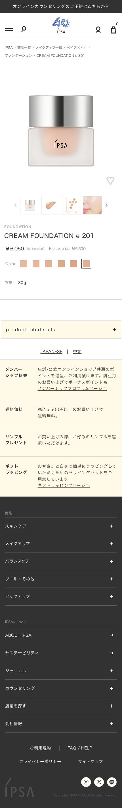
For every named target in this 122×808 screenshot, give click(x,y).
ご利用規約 (40, 748)
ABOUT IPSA (18, 635)
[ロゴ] (61, 25)
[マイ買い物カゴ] (113, 32)
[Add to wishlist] (111, 181)
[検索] (23, 31)
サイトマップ (90, 761)
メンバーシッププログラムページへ (72, 388)
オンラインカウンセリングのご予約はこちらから (61, 6)
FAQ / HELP (80, 748)
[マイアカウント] (98, 32)
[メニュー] (8, 31)
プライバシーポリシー (40, 761)
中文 (77, 351)
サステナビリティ (22, 653)
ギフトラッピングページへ (64, 485)
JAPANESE (51, 351)
